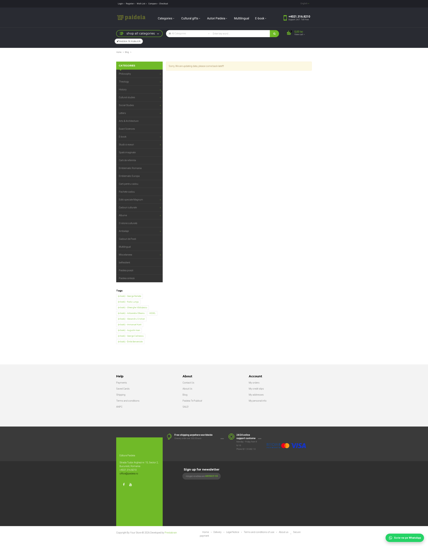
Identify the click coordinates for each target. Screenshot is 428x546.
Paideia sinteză (127, 278)
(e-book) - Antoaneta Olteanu (131, 313)
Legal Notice (233, 532)
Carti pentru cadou (128, 184)
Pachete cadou (127, 191)
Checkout (163, 4)
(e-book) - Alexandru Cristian (131, 319)
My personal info (257, 400)
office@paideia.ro (129, 473)
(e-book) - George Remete (129, 296)
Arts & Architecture (128, 121)
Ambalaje (124, 231)
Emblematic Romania (130, 168)
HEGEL (152, 313)
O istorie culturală (128, 223)
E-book (122, 136)
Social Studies (126, 105)
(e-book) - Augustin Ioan (129, 330)
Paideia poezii (126, 270)
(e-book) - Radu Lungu (128, 302)
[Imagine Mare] (286, 435)
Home (118, 52)
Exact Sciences (127, 129)
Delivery (217, 532)
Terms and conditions (127, 400)
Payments (121, 382)
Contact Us (188, 382)
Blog (127, 52)
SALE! (186, 406)
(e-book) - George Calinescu (131, 336)
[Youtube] (130, 484)
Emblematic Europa (129, 176)
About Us (187, 388)
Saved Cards (123, 388)
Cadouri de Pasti (127, 239)
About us (284, 532)
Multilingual (125, 246)
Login (120, 4)
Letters (122, 113)
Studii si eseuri (126, 144)
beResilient (124, 262)
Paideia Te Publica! (192, 400)
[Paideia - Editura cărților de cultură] (131, 17)
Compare (152, 4)
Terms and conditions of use (259, 532)
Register (130, 4)
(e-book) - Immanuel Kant (129, 324)
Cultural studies (127, 97)
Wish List (141, 4)
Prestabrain (171, 532)
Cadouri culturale (128, 207)
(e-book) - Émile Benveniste (130, 341)
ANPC (119, 406)
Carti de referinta (127, 160)
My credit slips (256, 388)
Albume (123, 215)
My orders (254, 382)
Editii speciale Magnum (131, 199)
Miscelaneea (125, 254)
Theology (124, 81)
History (123, 89)
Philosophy (125, 73)
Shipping (120, 394)
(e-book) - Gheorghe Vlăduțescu (132, 307)
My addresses (256, 394)
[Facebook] (123, 484)
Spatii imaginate (127, 152)
